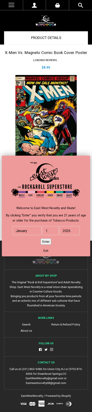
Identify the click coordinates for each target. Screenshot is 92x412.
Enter (46, 242)
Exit (45, 251)
